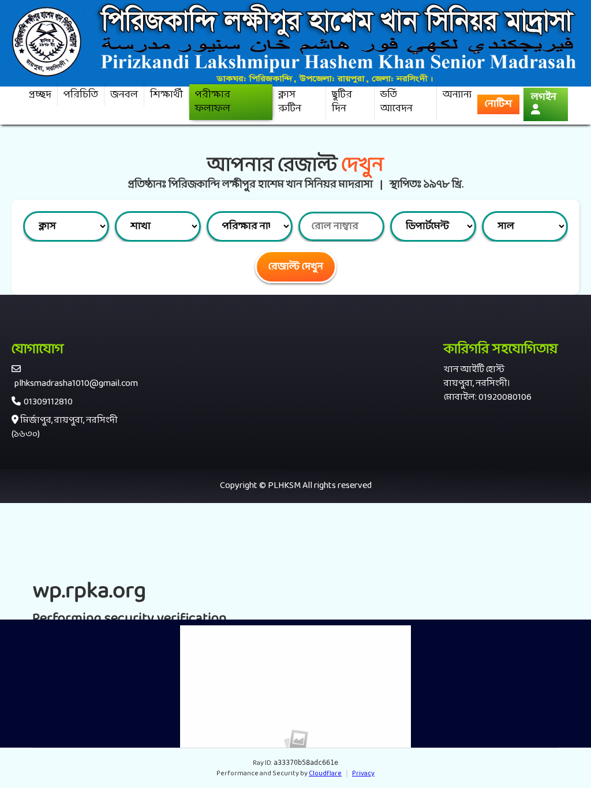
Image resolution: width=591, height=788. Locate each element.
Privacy (363, 773)
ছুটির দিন (342, 102)
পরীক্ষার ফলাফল (212, 102)
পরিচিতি (80, 95)
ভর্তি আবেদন (396, 102)
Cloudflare (325, 773)
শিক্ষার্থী (166, 95)
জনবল (124, 95)
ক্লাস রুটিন (289, 102)
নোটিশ (498, 104)
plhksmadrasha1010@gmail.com (76, 384)
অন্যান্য (457, 95)
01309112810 (48, 402)
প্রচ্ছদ (40, 95)
